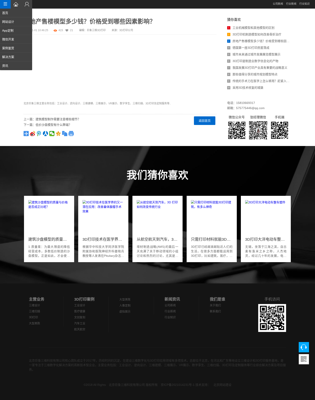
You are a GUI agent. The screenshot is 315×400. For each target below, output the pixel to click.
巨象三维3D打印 (96, 30)
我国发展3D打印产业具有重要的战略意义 (258, 67)
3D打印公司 (126, 30)
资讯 (5, 65)
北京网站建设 (222, 384)
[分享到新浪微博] (32, 133)
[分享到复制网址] (64, 133)
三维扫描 (34, 311)
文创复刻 (79, 317)
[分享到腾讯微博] (39, 133)
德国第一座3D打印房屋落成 (248, 47)
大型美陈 (34, 323)
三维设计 (34, 305)
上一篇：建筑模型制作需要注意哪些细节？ (52, 119)
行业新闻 (291, 3)
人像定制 (124, 305)
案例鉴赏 (8, 48)
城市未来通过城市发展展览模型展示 (254, 54)
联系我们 (215, 311)
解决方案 (8, 57)
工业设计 (79, 305)
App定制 (8, 30)
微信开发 (8, 39)
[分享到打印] (71, 133)
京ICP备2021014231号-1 (178, 384)
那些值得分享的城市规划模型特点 (253, 74)
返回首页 (205, 120)
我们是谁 (217, 299)
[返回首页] (16, 4)
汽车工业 (79, 323)
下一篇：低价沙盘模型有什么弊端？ (48, 124)
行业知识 (304, 3)
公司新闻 (278, 3)
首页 (5, 13)
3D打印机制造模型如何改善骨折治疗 (254, 34)
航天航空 (79, 329)
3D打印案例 (84, 299)
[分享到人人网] (45, 133)
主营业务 (36, 299)
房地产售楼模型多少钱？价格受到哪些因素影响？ (259, 41)
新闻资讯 (172, 299)
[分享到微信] (51, 133)
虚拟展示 (124, 311)
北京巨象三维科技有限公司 (127, 384)
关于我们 (215, 305)
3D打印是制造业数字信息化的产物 (253, 61)
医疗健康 (79, 311)
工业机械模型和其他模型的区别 (251, 27)
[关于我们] (26, 4)
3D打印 (33, 317)
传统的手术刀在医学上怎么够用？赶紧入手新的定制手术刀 (259, 81)
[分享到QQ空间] (58, 133)
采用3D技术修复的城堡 (245, 87)
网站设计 (8, 21)
